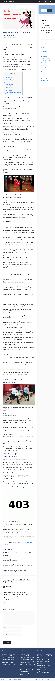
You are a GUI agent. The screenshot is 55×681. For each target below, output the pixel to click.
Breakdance (44, 56)
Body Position (8, 77)
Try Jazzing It (6, 82)
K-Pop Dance (44, 76)
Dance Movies (44, 65)
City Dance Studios (9, 2)
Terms (39, 679)
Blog (46, 1)
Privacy (48, 679)
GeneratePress (18, 679)
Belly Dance (44, 51)
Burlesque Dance (45, 58)
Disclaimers (44, 679)
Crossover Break (9, 85)
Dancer (33, 1)
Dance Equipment (40, 1)
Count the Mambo (9, 79)
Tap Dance (44, 78)
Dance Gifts (44, 63)
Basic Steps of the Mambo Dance (13, 81)
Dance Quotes (44, 67)
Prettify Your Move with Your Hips (13, 92)
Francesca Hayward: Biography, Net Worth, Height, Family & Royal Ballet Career (45, 671)
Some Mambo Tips (7, 87)
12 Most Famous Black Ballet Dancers (12, 571)
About (36, 679)
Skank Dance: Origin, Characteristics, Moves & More (15, 570)
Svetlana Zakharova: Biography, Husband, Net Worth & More (43, 665)
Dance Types (25, 1)
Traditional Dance (45, 80)
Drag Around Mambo (10, 84)
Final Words (6, 94)
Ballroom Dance (45, 49)
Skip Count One (8, 90)
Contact (52, 679)
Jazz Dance (44, 74)
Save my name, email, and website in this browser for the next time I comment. (18, 637)
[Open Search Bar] (50, 1)
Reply (5, 602)
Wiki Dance (44, 83)
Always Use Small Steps (10, 89)
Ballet (42, 47)
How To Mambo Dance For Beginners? (12, 76)
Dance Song (44, 69)
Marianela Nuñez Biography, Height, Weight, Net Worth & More (44, 655)
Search (43, 8)
